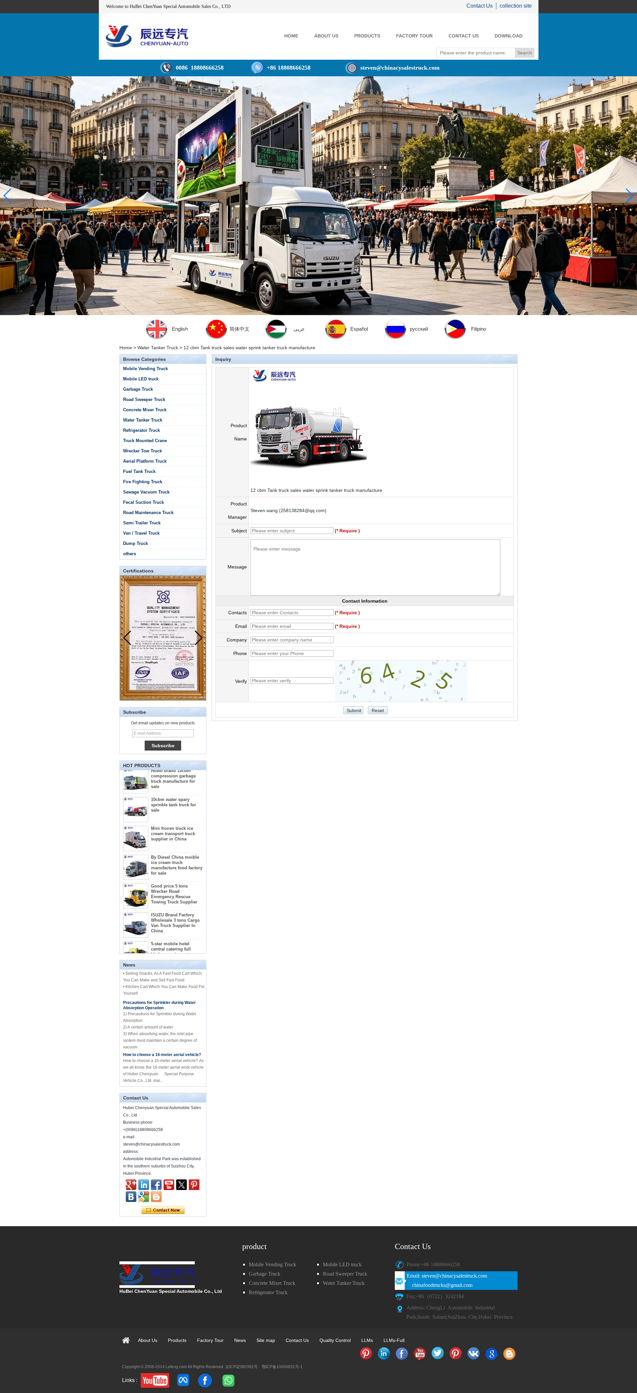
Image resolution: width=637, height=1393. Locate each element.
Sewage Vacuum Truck (146, 492)
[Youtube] (169, 1184)
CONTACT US (464, 35)
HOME (291, 35)
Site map (265, 1340)
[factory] (318, 195)
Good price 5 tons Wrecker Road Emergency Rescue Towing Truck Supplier (174, 876)
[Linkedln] (143, 1184)
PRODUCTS (367, 35)
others (129, 553)
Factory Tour (210, 1340)
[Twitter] (181, 1184)
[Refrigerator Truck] (366, 1353)
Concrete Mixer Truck (145, 409)
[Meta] (183, 1380)
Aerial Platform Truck (145, 461)
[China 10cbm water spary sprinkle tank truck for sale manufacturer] (135, 791)
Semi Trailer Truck (142, 522)
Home (125, 347)
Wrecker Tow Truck (142, 450)
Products (177, 1340)
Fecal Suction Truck (143, 502)
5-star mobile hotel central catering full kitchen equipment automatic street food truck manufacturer (172, 936)
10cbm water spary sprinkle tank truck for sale (173, 787)
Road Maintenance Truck (148, 512)
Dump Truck (135, 543)
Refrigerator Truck (141, 430)
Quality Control (335, 1340)
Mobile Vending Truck (145, 368)
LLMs (367, 1340)
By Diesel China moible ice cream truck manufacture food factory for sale (176, 847)
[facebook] (204, 1380)
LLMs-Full (394, 1340)
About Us (147, 1340)
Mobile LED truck (141, 378)
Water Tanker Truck (157, 347)
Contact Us (479, 6)
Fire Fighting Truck (142, 481)
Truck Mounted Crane (145, 440)
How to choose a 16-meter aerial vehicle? (162, 1036)
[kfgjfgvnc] (156, 1196)
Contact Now (163, 1210)
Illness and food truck (143, 1072)
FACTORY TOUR (414, 35)
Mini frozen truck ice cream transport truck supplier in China (173, 816)
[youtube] (155, 1380)
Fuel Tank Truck (139, 471)
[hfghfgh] (131, 1184)
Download (509, 35)
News (240, 1340)
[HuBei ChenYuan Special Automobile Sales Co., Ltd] (147, 36)
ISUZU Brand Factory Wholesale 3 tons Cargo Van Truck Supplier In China (175, 905)
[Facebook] (156, 1184)
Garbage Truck (138, 389)
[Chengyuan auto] (143, 1196)
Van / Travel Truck (141, 533)
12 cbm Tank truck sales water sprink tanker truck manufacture (316, 490)
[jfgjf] (131, 1196)
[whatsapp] (228, 1380)
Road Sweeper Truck (144, 399)
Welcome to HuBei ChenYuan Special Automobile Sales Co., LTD (168, 6)
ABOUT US (326, 35)
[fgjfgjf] (194, 1184)
